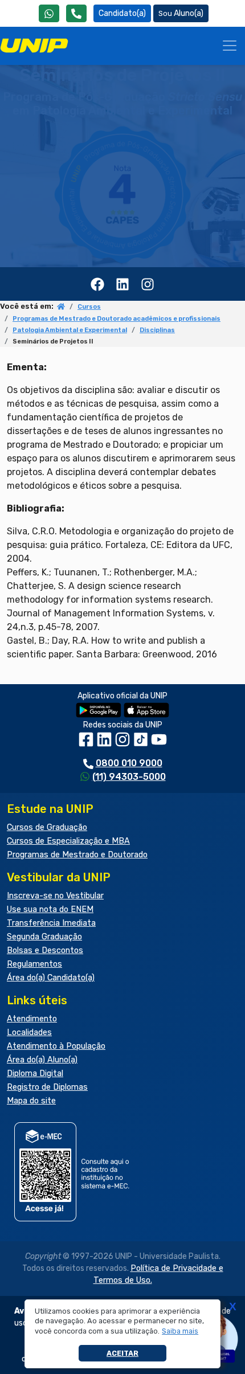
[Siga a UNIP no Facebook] (87, 744)
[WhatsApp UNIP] (49, 13)
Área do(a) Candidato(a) (51, 978)
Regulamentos (34, 964)
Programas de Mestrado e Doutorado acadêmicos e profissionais (116, 318)
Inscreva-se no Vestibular (55, 896)
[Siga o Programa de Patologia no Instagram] (147, 283)
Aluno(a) (188, 13)
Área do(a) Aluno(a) (42, 1060)
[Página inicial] (61, 307)
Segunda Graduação (44, 937)
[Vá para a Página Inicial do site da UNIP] (34, 45)
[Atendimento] (76, 13)
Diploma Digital (35, 1073)
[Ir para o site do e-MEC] (74, 1171)
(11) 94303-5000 (129, 776)
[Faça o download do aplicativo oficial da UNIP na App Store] (146, 709)
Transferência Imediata (51, 923)
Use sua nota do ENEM (50, 909)
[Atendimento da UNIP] (76, 13)
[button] (180, 1331)
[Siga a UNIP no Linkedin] (105, 744)
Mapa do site (31, 1101)
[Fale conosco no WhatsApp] (49, 13)
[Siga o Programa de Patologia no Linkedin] (122, 283)
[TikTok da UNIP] (142, 744)
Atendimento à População (56, 1046)
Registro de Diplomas (47, 1087)
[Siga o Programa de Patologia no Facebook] (97, 283)
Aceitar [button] (122, 1353)
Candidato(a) (122, 13)
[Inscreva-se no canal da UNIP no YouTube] (159, 744)
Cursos (89, 306)
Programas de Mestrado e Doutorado (77, 855)
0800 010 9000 (129, 763)
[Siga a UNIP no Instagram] (124, 744)
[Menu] (229, 45)
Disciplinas (157, 330)
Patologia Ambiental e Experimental (70, 330)
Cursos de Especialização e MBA (68, 841)
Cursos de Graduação (47, 827)
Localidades (29, 1032)
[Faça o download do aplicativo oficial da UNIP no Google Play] (98, 709)
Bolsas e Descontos (45, 950)
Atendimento (32, 1019)
